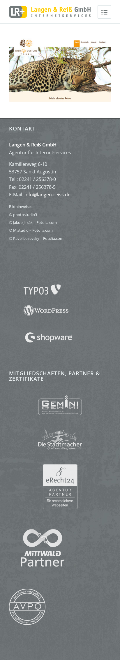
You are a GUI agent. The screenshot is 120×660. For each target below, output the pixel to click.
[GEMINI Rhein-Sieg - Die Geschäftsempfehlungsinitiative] (60, 405)
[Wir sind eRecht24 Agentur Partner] (60, 486)
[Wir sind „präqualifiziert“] (27, 623)
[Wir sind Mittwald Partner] (36, 565)
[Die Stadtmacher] (60, 436)
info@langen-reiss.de (47, 194)
